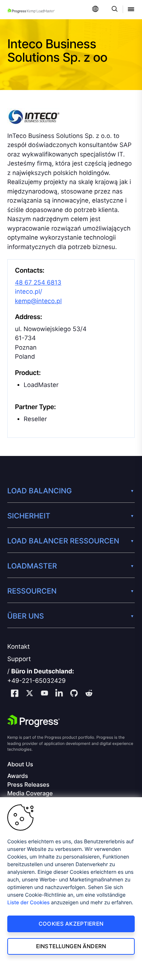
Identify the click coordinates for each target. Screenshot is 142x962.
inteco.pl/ (28, 291)
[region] (71, 879)
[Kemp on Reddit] (88, 694)
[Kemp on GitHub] (74, 694)
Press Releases (28, 784)
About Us (20, 764)
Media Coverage (30, 793)
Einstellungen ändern (71, 946)
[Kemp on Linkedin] (59, 694)
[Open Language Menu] (95, 9)
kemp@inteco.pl (38, 301)
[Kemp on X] (29, 694)
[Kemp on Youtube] (44, 694)
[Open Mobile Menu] (131, 9)
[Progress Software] (33, 721)
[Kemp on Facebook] (14, 694)
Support (19, 659)
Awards (17, 776)
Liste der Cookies (28, 903)
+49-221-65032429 (36, 681)
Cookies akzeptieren (71, 923)
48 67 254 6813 (38, 282)
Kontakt (18, 647)
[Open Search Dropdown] (113, 9)
